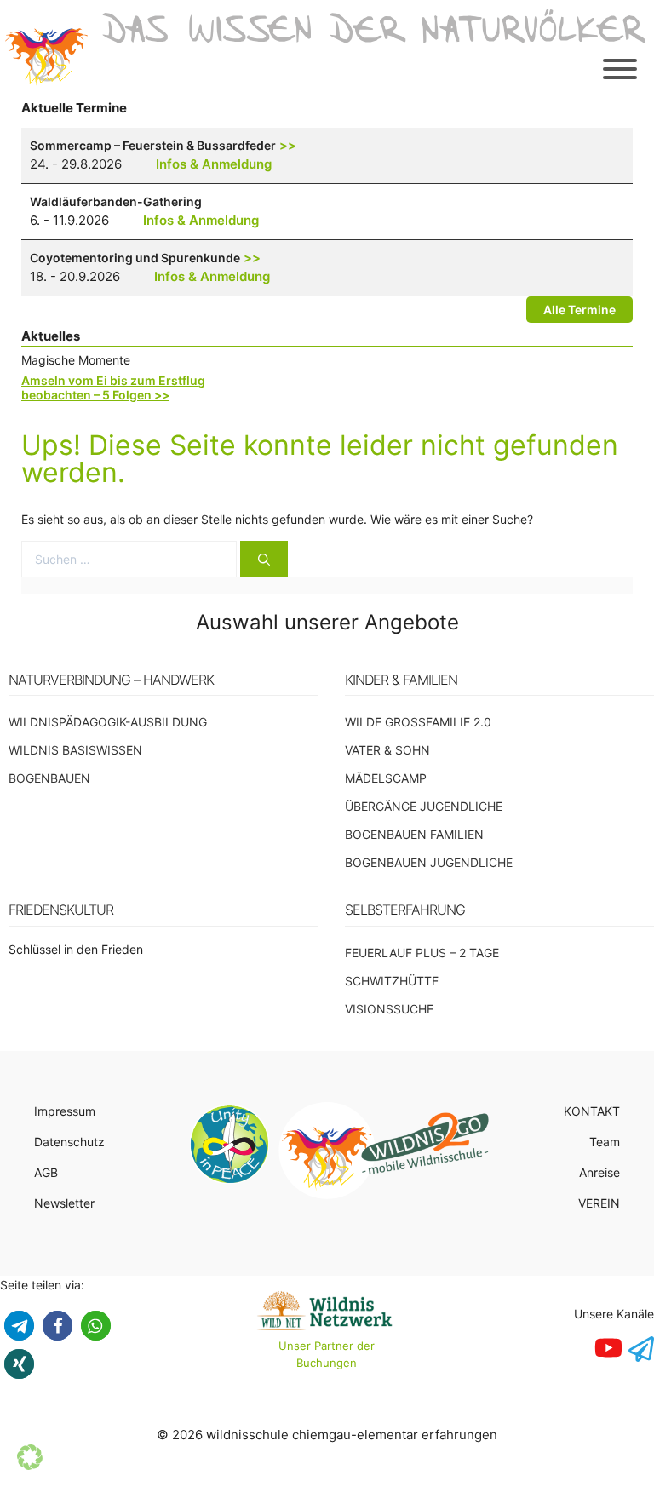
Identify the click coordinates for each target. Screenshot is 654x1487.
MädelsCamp (386, 778)
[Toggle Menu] (620, 69)
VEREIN (599, 1203)
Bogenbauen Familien (414, 834)
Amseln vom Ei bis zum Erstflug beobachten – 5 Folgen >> (113, 387)
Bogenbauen (49, 778)
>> (287, 145)
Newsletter (64, 1203)
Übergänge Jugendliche (423, 806)
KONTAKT (592, 1111)
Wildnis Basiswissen (75, 750)
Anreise (599, 1172)
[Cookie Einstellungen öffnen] (30, 1465)
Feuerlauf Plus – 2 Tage (422, 952)
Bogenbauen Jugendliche (429, 862)
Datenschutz (69, 1141)
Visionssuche (389, 1009)
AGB (46, 1172)
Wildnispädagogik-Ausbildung (108, 722)
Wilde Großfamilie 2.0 (418, 722)
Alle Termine (579, 309)
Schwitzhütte (392, 980)
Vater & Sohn (387, 750)
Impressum (64, 1111)
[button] (19, 1326)
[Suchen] (264, 559)
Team (604, 1141)
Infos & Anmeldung (214, 164)
